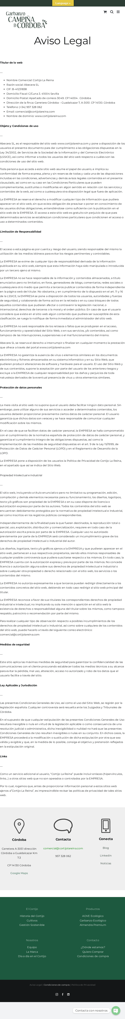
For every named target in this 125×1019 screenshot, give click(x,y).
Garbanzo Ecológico (93, 920)
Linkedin (106, 855)
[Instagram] (57, 994)
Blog (106, 847)
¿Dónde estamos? (93, 947)
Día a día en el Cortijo (32, 956)
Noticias (105, 863)
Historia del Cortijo (32, 916)
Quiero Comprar (93, 951)
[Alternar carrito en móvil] (105, 12)
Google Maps (19, 873)
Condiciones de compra (93, 956)
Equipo (32, 947)
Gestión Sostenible (32, 924)
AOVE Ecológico (93, 916)
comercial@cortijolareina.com (63, 848)
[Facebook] (62, 994)
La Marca (32, 951)
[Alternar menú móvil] (118, 12)
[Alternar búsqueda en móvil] (111, 12)
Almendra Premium (93, 924)
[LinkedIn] (68, 994)
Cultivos (32, 920)
